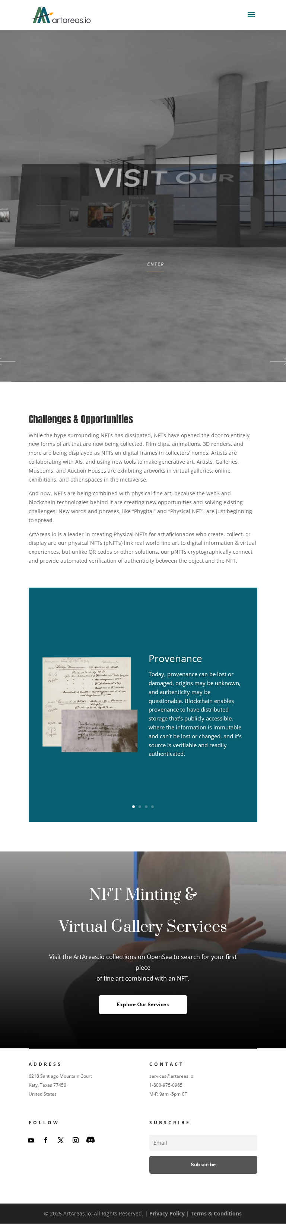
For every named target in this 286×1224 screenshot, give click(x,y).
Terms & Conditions (216, 1213)
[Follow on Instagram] (76, 1140)
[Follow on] (90, 1140)
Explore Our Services (143, 1004)
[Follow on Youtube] (31, 1140)
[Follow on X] (61, 1140)
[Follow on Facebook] (46, 1140)
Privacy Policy (167, 1213)
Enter (149, 266)
